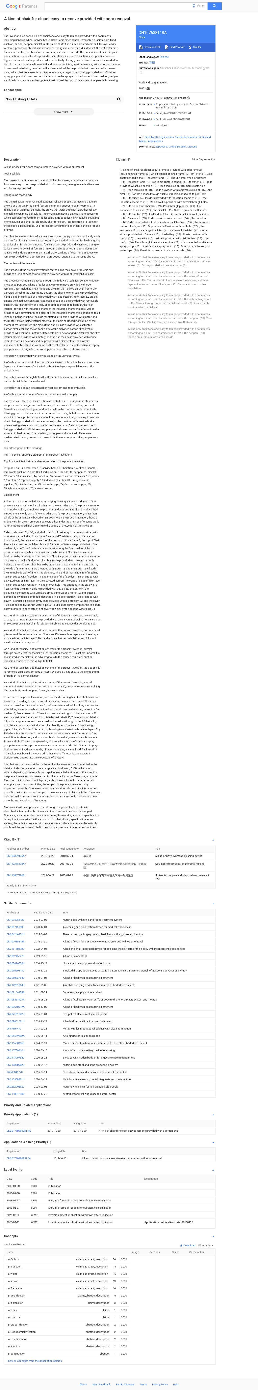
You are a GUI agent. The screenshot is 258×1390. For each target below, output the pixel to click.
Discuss (192, 146)
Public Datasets (125, 1384)
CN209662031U (16, 1021)
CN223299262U (16, 1086)
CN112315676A (16, 863)
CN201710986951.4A (19, 1130)
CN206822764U (16, 977)
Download (189, 1245)
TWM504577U (15, 1072)
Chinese (164, 56)
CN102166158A (16, 992)
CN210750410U (16, 1050)
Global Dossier (177, 146)
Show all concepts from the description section (34, 1360)
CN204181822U (16, 1014)
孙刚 (152, 62)
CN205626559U (16, 963)
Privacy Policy (160, 1384)
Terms (143, 1384)
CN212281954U (16, 985)
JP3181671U (14, 1028)
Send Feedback (101, 1384)
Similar (196, 47)
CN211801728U (16, 1093)
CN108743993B (15, 927)
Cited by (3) (151, 137)
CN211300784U (16, 1057)
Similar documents (186, 137)
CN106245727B (15, 956)
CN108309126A (16, 855)
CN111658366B (15, 1043)
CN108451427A (16, 999)
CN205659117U (16, 970)
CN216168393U (16, 948)
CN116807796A (16, 875)
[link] (13, 1259)
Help (176, 1384)
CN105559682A (16, 1035)
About (83, 1384)
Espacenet (161, 146)
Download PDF (152, 47)
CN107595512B (15, 919)
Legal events (166, 137)
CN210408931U (16, 1079)
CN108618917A (16, 1006)
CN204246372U (16, 934)
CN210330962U (16, 1064)
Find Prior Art (177, 47)
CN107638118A (16, 941)
